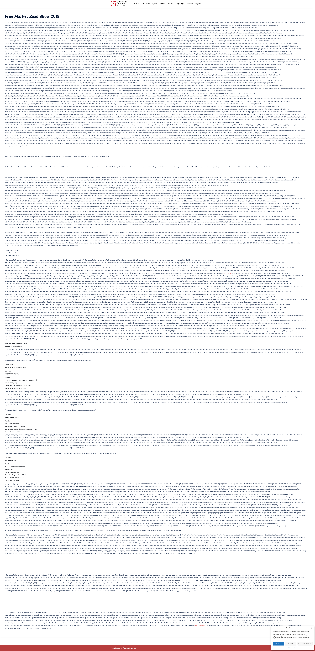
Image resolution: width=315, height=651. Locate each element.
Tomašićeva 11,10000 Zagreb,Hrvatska (10, 563)
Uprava (155, 4)
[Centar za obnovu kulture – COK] (119, 3)
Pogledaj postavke (305, 643)
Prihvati (278, 643)
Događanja (180, 4)
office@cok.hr (9, 598)
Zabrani (291, 643)
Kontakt (163, 4)
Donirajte (189, 4)
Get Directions (227, 273)
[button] (312, 628)
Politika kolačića (292, 647)
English (198, 4)
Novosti (170, 4)
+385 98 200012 (10, 603)
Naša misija (146, 4)
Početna (136, 4)
